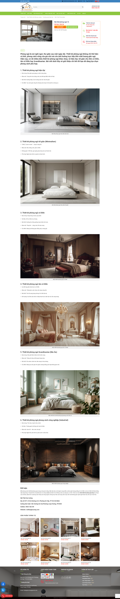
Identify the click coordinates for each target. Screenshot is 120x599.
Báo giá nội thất (61, 13)
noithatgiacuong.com (32, 509)
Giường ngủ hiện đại (48, 17)
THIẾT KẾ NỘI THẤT (71, 13)
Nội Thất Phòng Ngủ (60, 17)
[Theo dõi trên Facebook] (62, 578)
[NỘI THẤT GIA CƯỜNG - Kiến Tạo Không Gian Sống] (25, 7)
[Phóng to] (22, 39)
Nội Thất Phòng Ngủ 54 (26, 538)
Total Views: (85, 584)
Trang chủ (23, 13)
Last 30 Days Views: (86, 582)
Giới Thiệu (29, 13)
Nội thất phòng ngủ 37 (66, 538)
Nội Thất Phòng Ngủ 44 (26, 562)
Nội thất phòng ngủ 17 (46, 562)
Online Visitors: (85, 574)
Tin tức (79, 13)
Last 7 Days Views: (86, 580)
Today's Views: (85, 576)
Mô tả (22, 50)
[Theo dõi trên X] (65, 578)
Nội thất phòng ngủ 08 (46, 538)
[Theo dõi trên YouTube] (70, 578)
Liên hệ (83, 13)
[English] (98, 1)
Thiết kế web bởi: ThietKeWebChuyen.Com (60, 597)
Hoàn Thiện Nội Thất (50, 13)
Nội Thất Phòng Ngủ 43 (66, 562)
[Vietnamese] (96, 1)
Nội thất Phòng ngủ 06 (86, 538)
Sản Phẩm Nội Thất (38, 13)
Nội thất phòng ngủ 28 (86, 562)
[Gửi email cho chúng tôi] (67, 578)
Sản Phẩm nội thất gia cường (34, 17)
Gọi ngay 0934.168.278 (91, 43)
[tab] (22, 50)
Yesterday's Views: (86, 578)
